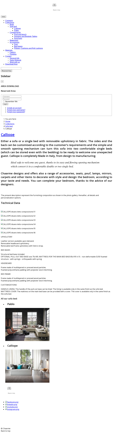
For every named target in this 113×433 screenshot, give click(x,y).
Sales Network (15, 60)
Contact (8, 56)
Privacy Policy (6, 424)
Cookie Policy (17, 424)
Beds (12, 24)
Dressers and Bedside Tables (25, 36)
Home (7, 121)
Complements (15, 32)
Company (9, 20)
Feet (16, 44)
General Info (14, 58)
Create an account (14, 108)
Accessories (14, 42)
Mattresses (14, 40)
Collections (9, 22)
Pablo (16, 30)
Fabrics (13, 52)
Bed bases (18, 46)
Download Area (11, 64)
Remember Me (11, 101)
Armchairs (18, 38)
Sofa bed (13, 26)
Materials (8, 50)
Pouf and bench (20, 34)
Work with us (15, 62)
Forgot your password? (16, 112)
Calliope (17, 28)
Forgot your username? (16, 110)
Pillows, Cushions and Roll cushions (28, 48)
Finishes (13, 54)
